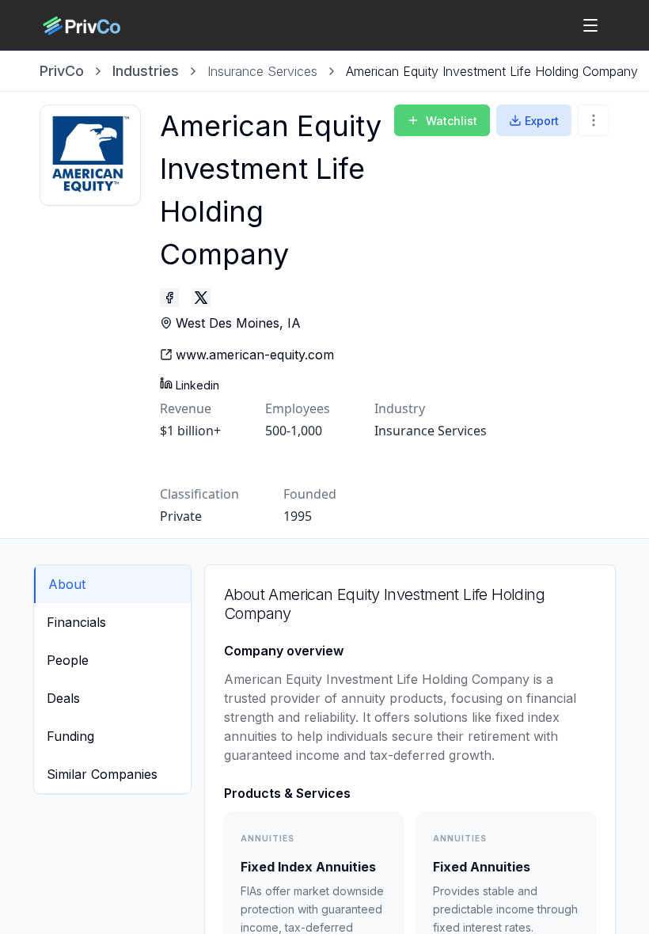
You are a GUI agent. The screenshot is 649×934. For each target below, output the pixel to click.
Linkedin (197, 385)
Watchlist (451, 120)
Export (542, 120)
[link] (492, 71)
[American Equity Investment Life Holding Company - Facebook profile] (169, 297)
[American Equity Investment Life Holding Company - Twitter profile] (201, 297)
